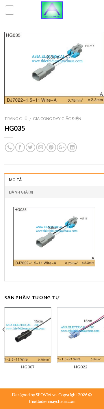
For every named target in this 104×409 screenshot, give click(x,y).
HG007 (27, 366)
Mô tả (15, 179)
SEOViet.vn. (47, 394)
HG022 (80, 366)
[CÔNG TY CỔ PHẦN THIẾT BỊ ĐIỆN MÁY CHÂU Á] (52, 10)
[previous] (4, 341)
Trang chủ (15, 118)
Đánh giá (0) (21, 192)
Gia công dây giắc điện (57, 118)
